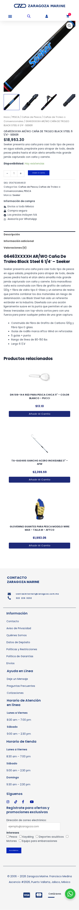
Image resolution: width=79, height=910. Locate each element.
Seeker (16, 195)
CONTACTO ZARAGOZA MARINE (23, 579)
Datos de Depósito (18, 642)
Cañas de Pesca (31, 117)
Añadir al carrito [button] (39, 413)
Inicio (7, 117)
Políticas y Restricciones (21, 649)
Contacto (12, 621)
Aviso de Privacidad (18, 628)
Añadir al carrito (38, 173)
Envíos (10, 663)
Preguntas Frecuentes (21, 686)
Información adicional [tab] (19, 241)
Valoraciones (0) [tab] (15, 248)
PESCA (15, 117)
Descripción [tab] (12, 234)
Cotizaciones (15, 693)
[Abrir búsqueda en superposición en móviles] (29, 16)
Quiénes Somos (16, 635)
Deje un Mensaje (17, 679)
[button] (10, 16)
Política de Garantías (19, 656)
